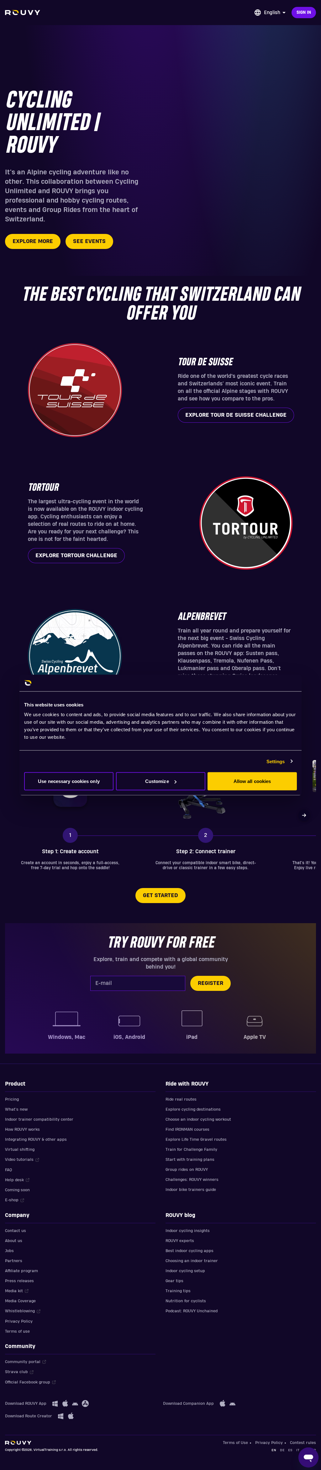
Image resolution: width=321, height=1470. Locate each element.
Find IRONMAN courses (187, 1129)
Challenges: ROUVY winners (192, 1179)
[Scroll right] (304, 815)
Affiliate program (21, 1271)
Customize (157, 781)
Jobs (9, 1251)
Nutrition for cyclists (186, 1301)
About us (13, 1241)
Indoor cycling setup (185, 1271)
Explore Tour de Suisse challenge (236, 415)
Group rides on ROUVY (187, 1169)
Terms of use (17, 1331)
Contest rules (303, 1443)
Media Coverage (20, 1301)
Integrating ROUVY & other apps (36, 1139)
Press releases (19, 1281)
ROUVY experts (180, 1241)
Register (210, 983)
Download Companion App (188, 1403)
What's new (16, 1109)
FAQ (8, 1170)
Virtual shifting (19, 1149)
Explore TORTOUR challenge (76, 555)
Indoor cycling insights (188, 1231)
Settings (275, 761)
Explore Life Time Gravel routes (196, 1139)
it (297, 1450)
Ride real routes (181, 1099)
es (290, 1450)
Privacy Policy (19, 1321)
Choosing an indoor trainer (192, 1261)
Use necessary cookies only (69, 781)
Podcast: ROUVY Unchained (192, 1311)
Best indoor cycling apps (189, 1251)
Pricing (12, 1099)
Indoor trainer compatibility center (39, 1119)
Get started (160, 895)
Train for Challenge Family (191, 1149)
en (273, 1450)
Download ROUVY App (25, 1403)
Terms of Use (235, 1443)
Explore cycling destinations (193, 1109)
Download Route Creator (28, 1416)
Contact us (15, 1231)
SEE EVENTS (89, 241)
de (282, 1450)
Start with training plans (190, 1159)
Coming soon (17, 1190)
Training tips (178, 1291)
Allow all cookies (252, 781)
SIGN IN (304, 12)
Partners (13, 1261)
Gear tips (174, 1281)
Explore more (33, 241)
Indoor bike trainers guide (191, 1189)
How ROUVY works (22, 1129)
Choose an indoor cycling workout (198, 1119)
